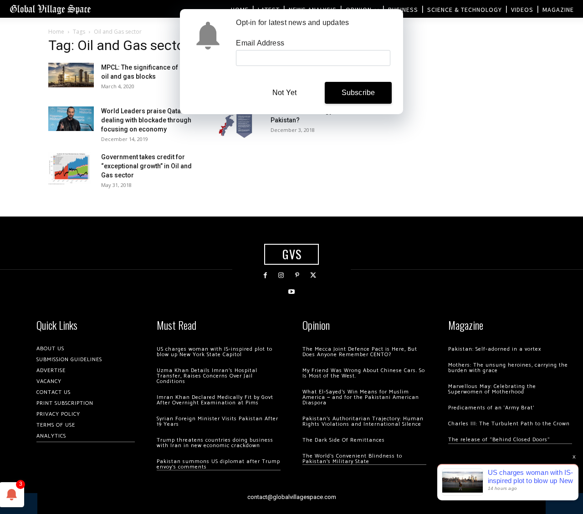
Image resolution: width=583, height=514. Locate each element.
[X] (313, 275)
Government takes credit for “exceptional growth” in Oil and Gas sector (146, 166)
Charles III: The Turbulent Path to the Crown (509, 423)
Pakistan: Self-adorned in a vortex (494, 349)
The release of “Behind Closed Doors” (499, 439)
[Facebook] (265, 275)
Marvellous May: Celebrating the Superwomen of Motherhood (492, 389)
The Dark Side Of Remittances (343, 440)
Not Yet (284, 92)
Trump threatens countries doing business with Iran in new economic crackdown (215, 443)
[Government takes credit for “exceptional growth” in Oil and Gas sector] (69, 168)
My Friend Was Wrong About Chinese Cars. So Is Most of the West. (363, 373)
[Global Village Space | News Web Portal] (50, 9)
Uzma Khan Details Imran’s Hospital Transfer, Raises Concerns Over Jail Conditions (207, 376)
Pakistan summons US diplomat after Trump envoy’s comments (218, 464)
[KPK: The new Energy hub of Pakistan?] (236, 122)
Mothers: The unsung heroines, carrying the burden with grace (508, 368)
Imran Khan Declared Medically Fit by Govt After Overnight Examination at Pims (215, 400)
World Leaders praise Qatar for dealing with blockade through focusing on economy (147, 120)
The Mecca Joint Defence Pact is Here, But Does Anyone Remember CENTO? (359, 352)
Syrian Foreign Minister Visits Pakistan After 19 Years (217, 421)
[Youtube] (291, 291)
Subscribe (358, 92)
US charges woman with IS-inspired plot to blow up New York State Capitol (214, 352)
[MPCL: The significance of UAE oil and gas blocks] (71, 75)
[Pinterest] (297, 275)
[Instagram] (281, 275)
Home (56, 31)
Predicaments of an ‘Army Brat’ (491, 407)
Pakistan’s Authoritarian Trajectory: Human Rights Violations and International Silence (363, 421)
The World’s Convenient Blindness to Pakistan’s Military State (352, 459)
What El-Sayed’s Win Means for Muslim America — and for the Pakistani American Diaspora (360, 397)
